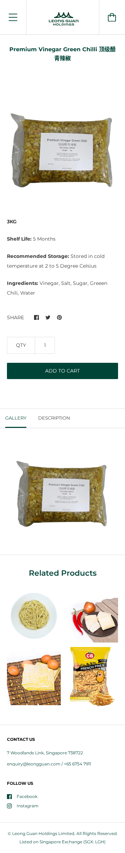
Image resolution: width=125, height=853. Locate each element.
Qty (21, 345)
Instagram (28, 805)
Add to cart (62, 371)
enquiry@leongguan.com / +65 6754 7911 (49, 763)
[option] (62, 147)
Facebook (27, 796)
